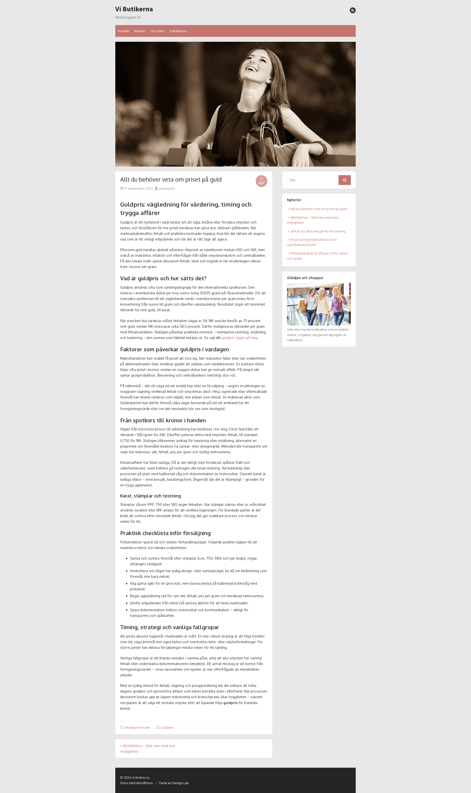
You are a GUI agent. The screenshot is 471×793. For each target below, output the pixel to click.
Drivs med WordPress (136, 783)
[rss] (353, 10)
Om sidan (157, 31)
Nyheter (139, 31)
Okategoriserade (137, 727)
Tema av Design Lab (174, 783)
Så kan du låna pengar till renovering (317, 231)
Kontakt (123, 31)
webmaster (166, 188)
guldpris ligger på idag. (240, 338)
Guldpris (166, 727)
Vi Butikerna (134, 9)
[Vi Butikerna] (235, 104)
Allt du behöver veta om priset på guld (318, 209)
